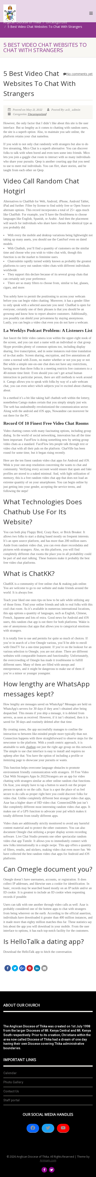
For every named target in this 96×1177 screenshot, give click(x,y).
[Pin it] (30, 968)
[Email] (44, 968)
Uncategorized (37, 114)
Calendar (10, 1073)
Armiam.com (48, 1160)
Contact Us (11, 1091)
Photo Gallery (13, 1082)
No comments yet (79, 74)
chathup (31, 747)
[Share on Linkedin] (37, 968)
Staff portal (11, 1100)
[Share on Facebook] (7, 968)
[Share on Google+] (22, 968)
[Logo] (9, 13)
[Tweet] (15, 968)
